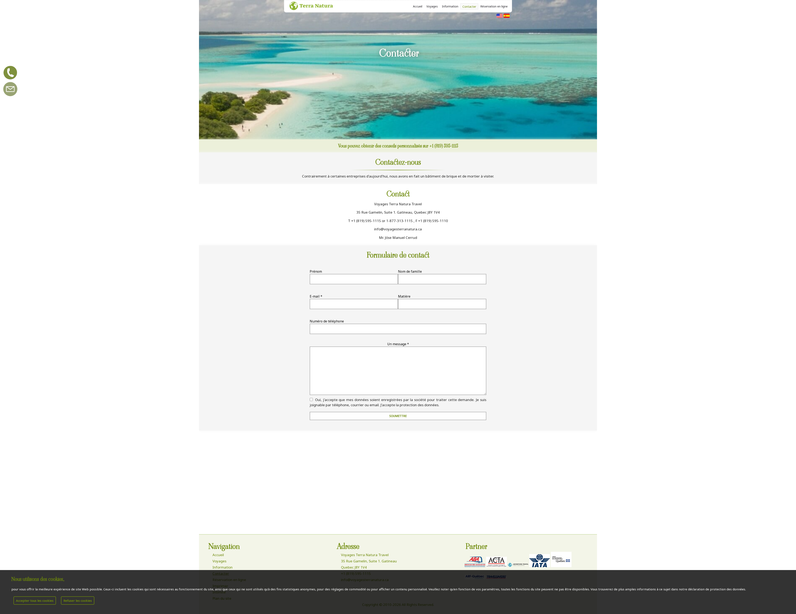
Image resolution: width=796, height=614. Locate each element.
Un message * (398, 344)
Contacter (469, 7)
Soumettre (398, 416)
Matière (404, 296)
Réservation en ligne (494, 6)
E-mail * (316, 296)
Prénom (316, 271)
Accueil (417, 6)
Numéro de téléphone (327, 321)
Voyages (432, 6)
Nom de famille (410, 271)
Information (450, 6)
